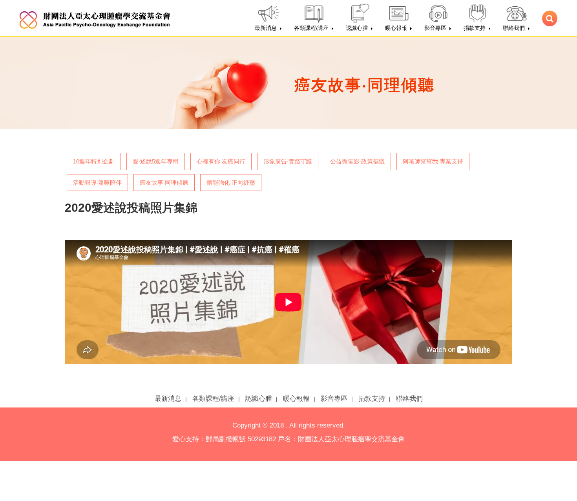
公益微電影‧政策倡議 (357, 161)
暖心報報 (296, 398)
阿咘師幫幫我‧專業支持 (433, 161)
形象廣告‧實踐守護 (287, 161)
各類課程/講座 (213, 398)
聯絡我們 (409, 398)
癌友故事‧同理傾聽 (164, 182)
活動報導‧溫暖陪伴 (97, 182)
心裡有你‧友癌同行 (221, 161)
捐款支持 (371, 398)
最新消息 (168, 398)
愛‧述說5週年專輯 (156, 161)
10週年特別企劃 (94, 161)
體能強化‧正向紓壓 (230, 182)
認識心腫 (258, 398)
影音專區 (334, 398)
